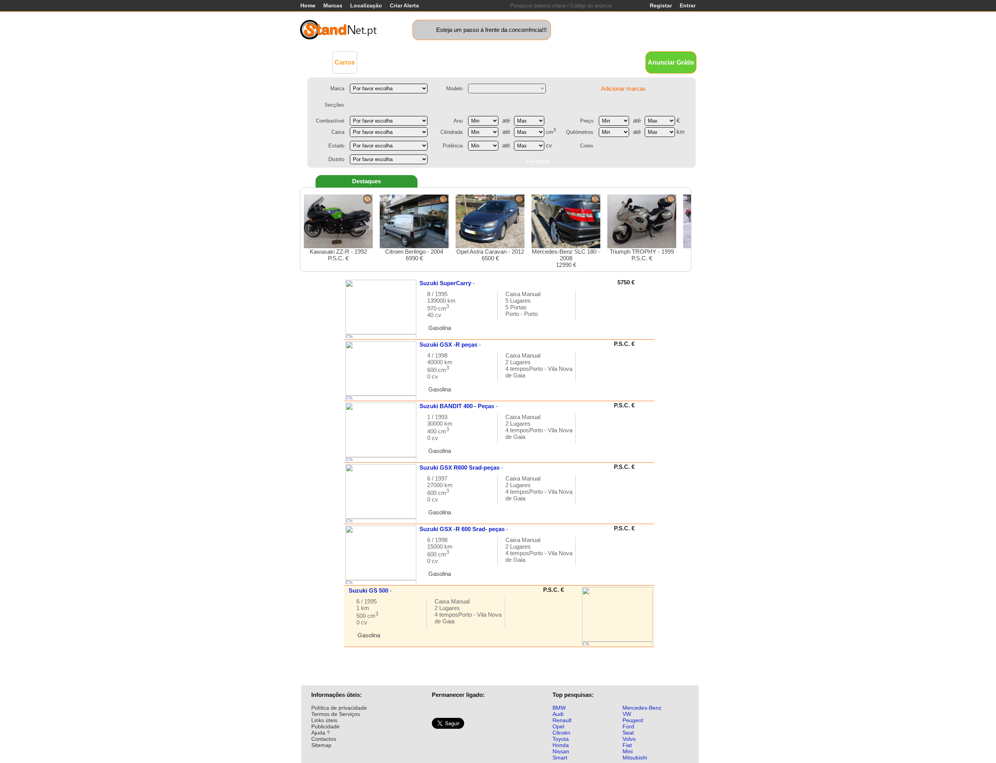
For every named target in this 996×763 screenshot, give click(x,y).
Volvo (629, 739)
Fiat (627, 745)
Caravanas (480, 62)
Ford (628, 726)
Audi (557, 714)
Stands (586, 62)
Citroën (561, 733)
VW (626, 714)
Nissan (560, 751)
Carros (345, 62)
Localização (366, 5)
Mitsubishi (634, 757)
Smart (559, 757)
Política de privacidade (339, 708)
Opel (558, 726)
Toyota (560, 739)
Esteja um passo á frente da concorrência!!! (491, 29)
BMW (559, 708)
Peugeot (632, 720)
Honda (560, 745)
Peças (561, 62)
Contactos (323, 739)
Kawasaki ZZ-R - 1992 (338, 254)
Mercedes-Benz (641, 708)
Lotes (538, 62)
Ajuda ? (320, 733)
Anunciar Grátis (671, 62)
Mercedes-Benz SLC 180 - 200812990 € (566, 258)
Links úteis (324, 720)
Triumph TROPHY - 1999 (642, 254)
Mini (627, 751)
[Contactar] (590, 309)
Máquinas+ (418, 62)
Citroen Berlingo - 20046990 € (414, 254)
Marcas (332, 5)
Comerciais (379, 62)
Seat (628, 733)
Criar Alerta (404, 5)
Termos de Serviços (335, 714)
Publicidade (325, 726)
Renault (562, 720)
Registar (661, 5)
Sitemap (321, 745)
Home (308, 5)
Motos (449, 62)
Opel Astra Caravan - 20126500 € (490, 254)
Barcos (513, 62)
